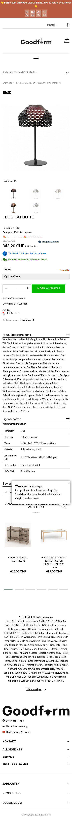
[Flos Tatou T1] (36, 137)
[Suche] (67, 72)
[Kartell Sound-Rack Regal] (18, 535)
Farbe (7, 270)
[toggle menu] (36, 58)
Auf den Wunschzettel (14, 299)
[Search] (36, 72)
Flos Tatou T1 (13, 313)
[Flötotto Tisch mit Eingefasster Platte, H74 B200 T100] (54, 535)
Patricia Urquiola (29, 437)
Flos (23, 431)
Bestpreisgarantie (15, 721)
